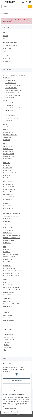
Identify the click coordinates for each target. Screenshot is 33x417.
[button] (23, 2)
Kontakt (5, 35)
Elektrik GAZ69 (7, 285)
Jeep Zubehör (8, 347)
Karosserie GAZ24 (8, 240)
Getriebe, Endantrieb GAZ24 (11, 237)
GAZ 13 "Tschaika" (9, 329)
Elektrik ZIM (6, 301)
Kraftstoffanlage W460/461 (13, 95)
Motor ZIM (6, 309)
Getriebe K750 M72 (9, 197)
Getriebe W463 (9, 110)
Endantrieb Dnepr (8, 170)
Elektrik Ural (6, 129)
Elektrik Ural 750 (8, 148)
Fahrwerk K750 (7, 192)
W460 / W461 (7, 77)
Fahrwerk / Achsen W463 (12, 108)
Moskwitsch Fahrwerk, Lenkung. (12, 271)
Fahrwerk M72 (7, 194)
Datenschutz (14, 412)
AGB (4, 52)
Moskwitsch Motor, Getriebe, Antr (13, 276)
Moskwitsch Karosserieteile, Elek (12, 273)
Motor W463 (9, 120)
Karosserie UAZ (7, 259)
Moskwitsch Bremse (9, 268)
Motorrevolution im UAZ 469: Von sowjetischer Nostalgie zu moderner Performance (14, 369)
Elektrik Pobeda (7, 315)
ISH (5, 349)
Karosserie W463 (10, 115)
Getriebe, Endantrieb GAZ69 (11, 290)
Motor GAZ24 (7, 243)
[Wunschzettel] (26, 2)
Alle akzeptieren (17, 380)
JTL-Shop (19, 415)
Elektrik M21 (7, 211)
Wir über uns (7, 39)
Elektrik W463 (9, 105)
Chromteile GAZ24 (8, 230)
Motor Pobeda (7, 323)
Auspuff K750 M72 (8, 184)
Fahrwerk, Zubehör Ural (10, 134)
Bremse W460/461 (10, 80)
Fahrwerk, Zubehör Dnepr (10, 173)
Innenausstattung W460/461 (13, 90)
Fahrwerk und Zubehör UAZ (11, 254)
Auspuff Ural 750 (8, 146)
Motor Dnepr (7, 178)
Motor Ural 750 (7, 159)
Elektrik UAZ (6, 251)
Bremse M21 (7, 206)
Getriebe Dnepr (7, 175)
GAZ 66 (6, 332)
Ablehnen (17, 391)
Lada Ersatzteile (8, 334)
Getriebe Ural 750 (8, 156)
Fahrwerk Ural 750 (8, 153)
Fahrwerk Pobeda (8, 318)
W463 (5, 100)
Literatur (6, 327)
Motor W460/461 (10, 98)
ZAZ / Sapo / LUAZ (9, 337)
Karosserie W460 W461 (12, 93)
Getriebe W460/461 (11, 87)
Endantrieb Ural (8, 132)
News (5, 32)
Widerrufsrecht (7, 61)
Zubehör (6, 344)
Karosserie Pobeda (8, 320)
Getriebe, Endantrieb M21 (11, 216)
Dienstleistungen (9, 339)
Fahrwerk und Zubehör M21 (11, 213)
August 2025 (7, 363)
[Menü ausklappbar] (2, 1)
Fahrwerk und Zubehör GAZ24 (12, 235)
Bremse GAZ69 (7, 282)
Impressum (6, 412)
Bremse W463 (9, 103)
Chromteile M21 (8, 208)
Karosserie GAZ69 (8, 292)
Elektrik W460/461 (10, 82)
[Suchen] (30, 6)
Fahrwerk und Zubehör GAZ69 (12, 287)
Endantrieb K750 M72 (9, 189)
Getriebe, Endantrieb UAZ (10, 257)
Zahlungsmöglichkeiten (10, 42)
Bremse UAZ (7, 249)
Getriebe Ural (7, 137)
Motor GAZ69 (7, 295)
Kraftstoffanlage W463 (12, 118)
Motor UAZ (6, 262)
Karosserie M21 (7, 218)
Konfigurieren (17, 385)
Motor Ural (6, 139)
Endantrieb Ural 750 (9, 151)
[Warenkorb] (30, 2)
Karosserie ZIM (7, 306)
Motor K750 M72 (8, 199)
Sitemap (5, 55)
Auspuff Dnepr (7, 165)
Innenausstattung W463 (12, 113)
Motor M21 (6, 221)
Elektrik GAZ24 (7, 232)
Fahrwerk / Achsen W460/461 (14, 85)
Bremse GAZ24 (7, 227)
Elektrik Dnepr (7, 168)
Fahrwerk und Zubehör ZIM (11, 304)
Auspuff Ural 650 (8, 127)
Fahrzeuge (7, 342)
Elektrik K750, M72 (8, 187)
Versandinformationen (10, 45)
